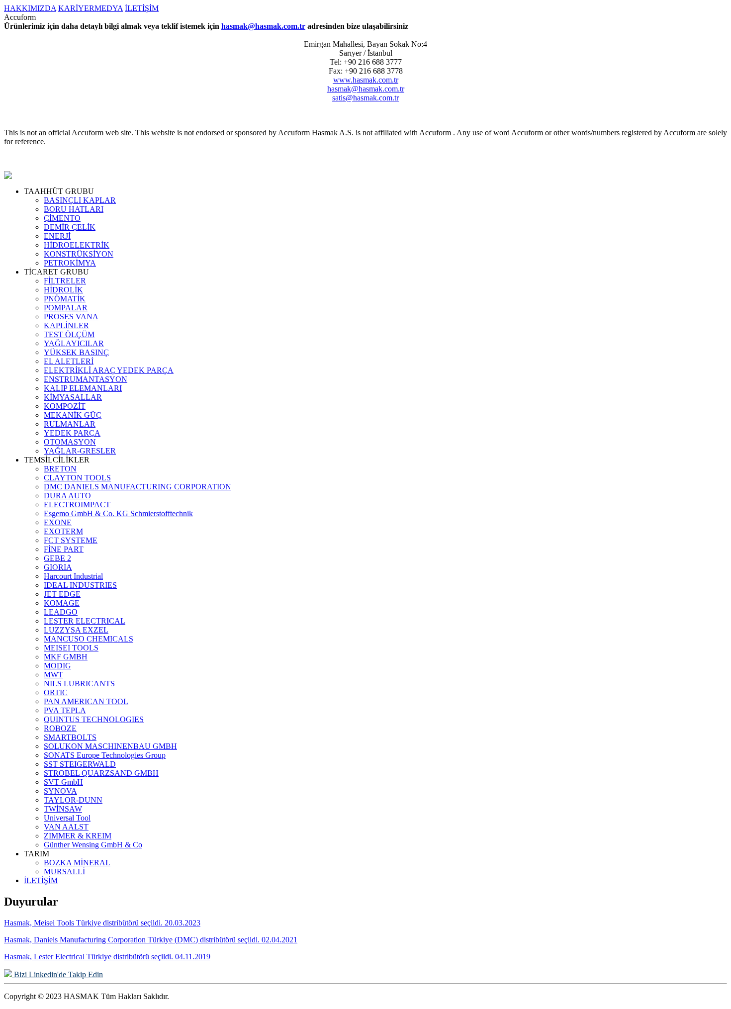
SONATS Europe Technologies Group (105, 755)
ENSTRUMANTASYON (85, 379)
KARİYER (76, 8)
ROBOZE (60, 728)
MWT (53, 674)
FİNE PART (64, 549)
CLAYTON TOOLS (77, 477)
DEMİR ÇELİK (69, 227)
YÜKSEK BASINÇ (76, 352)
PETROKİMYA (70, 263)
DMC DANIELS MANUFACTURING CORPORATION (137, 486)
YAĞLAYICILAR (74, 343)
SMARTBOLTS (70, 737)
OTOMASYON (70, 442)
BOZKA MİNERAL (77, 862)
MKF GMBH (66, 656)
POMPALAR (66, 307)
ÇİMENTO (62, 218)
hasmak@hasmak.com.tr (263, 26)
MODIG (57, 665)
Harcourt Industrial (73, 576)
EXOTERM (63, 531)
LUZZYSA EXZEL (76, 630)
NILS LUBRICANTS (79, 683)
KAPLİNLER (66, 325)
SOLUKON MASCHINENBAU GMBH (110, 746)
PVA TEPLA (65, 710)
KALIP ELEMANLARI (83, 388)
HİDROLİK (63, 289)
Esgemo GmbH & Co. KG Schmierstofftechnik (118, 513)
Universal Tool (67, 818)
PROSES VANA (71, 316)
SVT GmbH (63, 782)
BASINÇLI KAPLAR (80, 200)
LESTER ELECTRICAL (84, 621)
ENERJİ (57, 236)
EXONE (58, 522)
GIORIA (58, 567)
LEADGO (61, 612)
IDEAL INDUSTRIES (80, 585)
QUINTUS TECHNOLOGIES (94, 719)
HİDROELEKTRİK (76, 245)
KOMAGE (62, 603)
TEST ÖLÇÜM (69, 334)
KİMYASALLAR (73, 397)
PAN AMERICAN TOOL (86, 701)
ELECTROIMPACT (77, 504)
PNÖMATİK (65, 298)
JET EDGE (62, 594)
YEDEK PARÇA (72, 433)
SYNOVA (60, 791)
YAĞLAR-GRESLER (80, 451)
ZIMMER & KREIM (77, 835)
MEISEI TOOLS (71, 647)
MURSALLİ (64, 871)
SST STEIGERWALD (80, 764)
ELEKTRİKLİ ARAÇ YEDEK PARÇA (109, 370)
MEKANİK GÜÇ (72, 415)
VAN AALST (66, 827)
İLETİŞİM (142, 8)
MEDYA (108, 8)
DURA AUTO (67, 495)
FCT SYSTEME (70, 540)
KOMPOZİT (65, 406)
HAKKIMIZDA (30, 8)
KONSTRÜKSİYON (78, 254)
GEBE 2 (57, 558)
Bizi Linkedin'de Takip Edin (57, 974)
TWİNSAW (63, 809)
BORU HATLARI (73, 209)
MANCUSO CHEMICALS (88, 639)
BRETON (60, 468)
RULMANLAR (69, 424)
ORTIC (56, 692)
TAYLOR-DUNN (73, 800)
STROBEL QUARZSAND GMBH (101, 773)
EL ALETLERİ (68, 361)
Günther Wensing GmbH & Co (93, 844)
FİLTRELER (65, 280)
